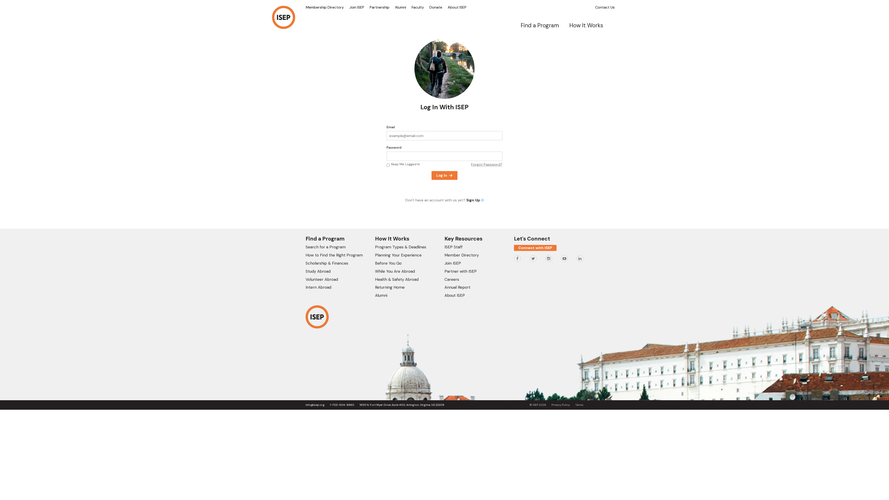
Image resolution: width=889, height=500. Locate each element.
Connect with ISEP (535, 247)
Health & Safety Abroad (397, 279)
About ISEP (457, 7)
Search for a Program (326, 247)
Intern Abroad (318, 287)
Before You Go (388, 263)
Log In (441, 175)
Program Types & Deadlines (400, 247)
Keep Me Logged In (405, 164)
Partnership (379, 7)
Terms (579, 405)
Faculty (418, 7)
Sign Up (473, 200)
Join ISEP (356, 7)
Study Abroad (318, 271)
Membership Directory (325, 7)
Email (391, 127)
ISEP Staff (453, 247)
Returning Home (390, 287)
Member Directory (461, 255)
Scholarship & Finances (327, 263)
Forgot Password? (486, 164)
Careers (451, 279)
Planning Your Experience (398, 255)
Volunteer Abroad (322, 279)
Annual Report (457, 287)
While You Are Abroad (395, 271)
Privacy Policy (560, 405)
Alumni (400, 7)
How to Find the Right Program (334, 255)
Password (394, 147)
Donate (435, 7)
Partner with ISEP (460, 271)
